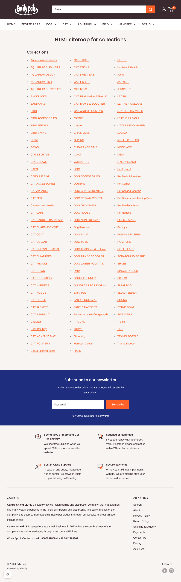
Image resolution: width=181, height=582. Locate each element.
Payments (139, 532)
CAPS (34, 169)
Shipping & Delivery (144, 526)
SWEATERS (124, 314)
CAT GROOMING (41, 278)
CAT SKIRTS (81, 60)
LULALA (122, 132)
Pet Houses (124, 212)
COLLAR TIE (81, 161)
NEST (120, 154)
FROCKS (79, 321)
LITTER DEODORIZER (131, 125)
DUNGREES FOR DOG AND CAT (94, 285)
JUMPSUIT (124, 89)
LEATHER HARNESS (130, 110)
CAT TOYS (80, 89)
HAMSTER (125, 24)
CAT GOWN (38, 270)
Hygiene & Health (127, 67)
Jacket (121, 74)
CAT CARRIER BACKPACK (47, 219)
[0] (171, 9)
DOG (49, 24)
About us (138, 510)
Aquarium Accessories (44, 60)
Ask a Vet (138, 548)
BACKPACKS (39, 96)
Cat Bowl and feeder (42, 205)
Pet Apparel (124, 169)
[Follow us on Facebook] (164, 570)
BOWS (35, 147)
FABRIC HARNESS (85, 307)
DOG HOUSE (82, 212)
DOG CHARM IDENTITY (88, 190)
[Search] (150, 9)
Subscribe (118, 404)
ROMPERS (124, 241)
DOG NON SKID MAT (87, 219)
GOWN (78, 328)
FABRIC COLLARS (85, 299)
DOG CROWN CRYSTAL (89, 198)
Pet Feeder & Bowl (128, 205)
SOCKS (122, 299)
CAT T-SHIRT (82, 81)
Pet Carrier (123, 183)
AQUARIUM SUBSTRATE (46, 89)
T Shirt (121, 321)
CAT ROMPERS (40, 343)
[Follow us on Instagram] (171, 570)
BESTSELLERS (30, 24)
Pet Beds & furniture (129, 176)
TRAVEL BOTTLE (127, 336)
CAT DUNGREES (41, 256)
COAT (77, 154)
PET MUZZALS (126, 219)
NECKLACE (124, 147)
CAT (65, 24)
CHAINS (79, 139)
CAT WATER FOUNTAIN (88, 110)
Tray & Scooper (126, 343)
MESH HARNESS (128, 139)
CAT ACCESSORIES (43, 183)
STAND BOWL (126, 307)
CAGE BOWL (39, 161)
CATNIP (78, 118)
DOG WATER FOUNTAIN (89, 263)
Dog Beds (79, 183)
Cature (78, 125)
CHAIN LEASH (83, 132)
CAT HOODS (38, 292)
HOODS (122, 60)
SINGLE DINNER (127, 270)
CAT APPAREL (39, 190)
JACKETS (123, 81)
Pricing (137, 543)
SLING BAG (124, 285)
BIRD (105, 24)
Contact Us (139, 537)
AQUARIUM (85, 24)
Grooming (79, 336)
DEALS (146, 24)
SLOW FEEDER (127, 292)
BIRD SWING (39, 132)
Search (137, 504)
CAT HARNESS (40, 285)
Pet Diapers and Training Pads (134, 198)
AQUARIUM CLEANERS (45, 67)
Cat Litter (36, 321)
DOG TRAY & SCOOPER (89, 256)
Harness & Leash (84, 343)
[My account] (164, 9)
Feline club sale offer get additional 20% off (98, 314)
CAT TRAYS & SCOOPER (89, 103)
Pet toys (122, 227)
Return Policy (141, 521)
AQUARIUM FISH (41, 81)
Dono (77, 270)
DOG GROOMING (85, 205)
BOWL (34, 139)
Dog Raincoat (82, 227)
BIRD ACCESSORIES (44, 118)
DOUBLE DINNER (85, 278)
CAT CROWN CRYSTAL (45, 248)
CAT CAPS (37, 212)
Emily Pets (80, 292)
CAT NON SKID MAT (43, 336)
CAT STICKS (81, 67)
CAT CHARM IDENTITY (45, 227)
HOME (11, 24)
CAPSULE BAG (40, 176)
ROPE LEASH (125, 248)
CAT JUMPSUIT (40, 314)
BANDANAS (38, 103)
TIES (120, 328)
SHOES (122, 263)
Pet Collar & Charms (129, 190)
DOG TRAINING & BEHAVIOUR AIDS (96, 248)
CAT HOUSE (38, 299)
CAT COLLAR (39, 241)
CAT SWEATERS (84, 74)
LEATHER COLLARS (129, 103)
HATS (77, 350)
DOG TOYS (81, 241)
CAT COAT (37, 234)
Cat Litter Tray (39, 328)
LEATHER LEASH (128, 118)
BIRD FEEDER (39, 125)
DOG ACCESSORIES (87, 176)
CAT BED (36, 198)
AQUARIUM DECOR (43, 74)
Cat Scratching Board (43, 350)
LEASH (121, 96)
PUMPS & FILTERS (129, 234)
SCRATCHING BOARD (131, 256)
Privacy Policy (141, 515)
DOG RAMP (81, 234)
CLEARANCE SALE (86, 147)
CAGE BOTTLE (40, 154)
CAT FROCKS (39, 263)
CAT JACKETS (39, 307)
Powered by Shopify (17, 568)
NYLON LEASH (126, 161)
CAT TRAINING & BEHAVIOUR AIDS (96, 96)
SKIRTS (122, 278)
